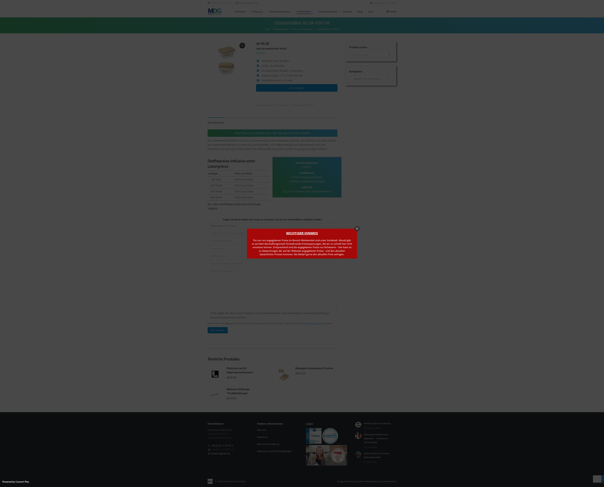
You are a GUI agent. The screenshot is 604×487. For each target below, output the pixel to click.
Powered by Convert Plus (15, 482)
